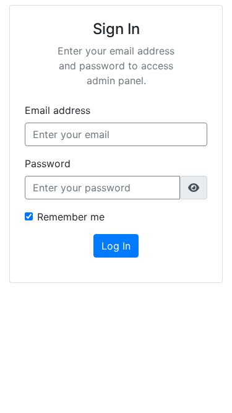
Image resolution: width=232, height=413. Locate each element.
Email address (57, 110)
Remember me (71, 217)
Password (48, 163)
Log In (116, 246)
